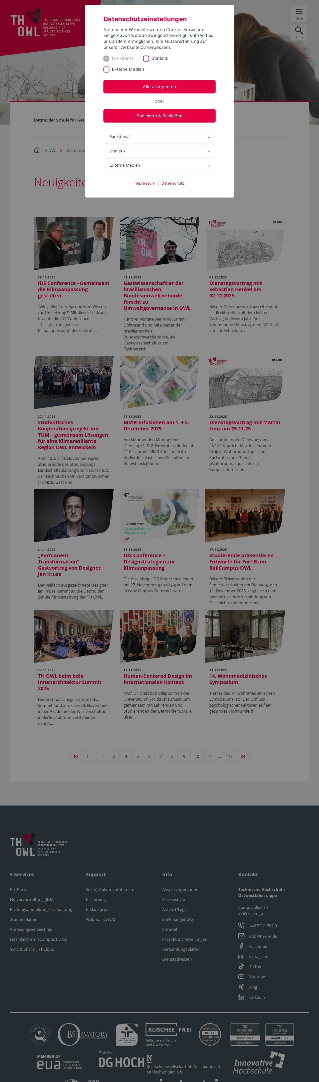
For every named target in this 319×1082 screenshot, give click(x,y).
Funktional (122, 58)
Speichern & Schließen (159, 115)
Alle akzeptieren (159, 86)
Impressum (145, 183)
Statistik (160, 58)
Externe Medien (128, 69)
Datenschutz (172, 183)
